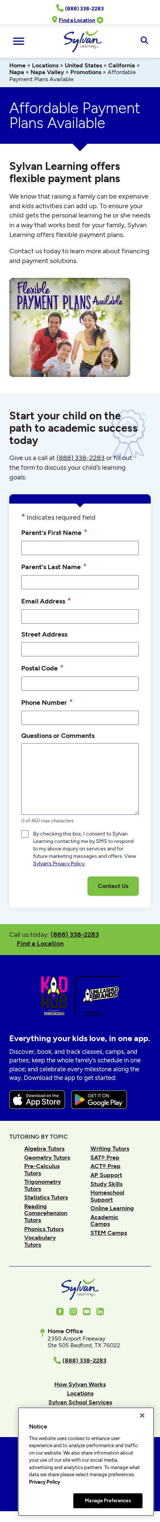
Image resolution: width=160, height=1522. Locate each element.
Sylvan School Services (80, 1402)
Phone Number (47, 702)
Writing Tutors (109, 1148)
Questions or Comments (58, 735)
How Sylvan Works (80, 1384)
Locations (45, 65)
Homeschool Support (107, 1196)
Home (17, 65)
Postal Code (42, 667)
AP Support (106, 1175)
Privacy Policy (44, 1482)
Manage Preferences (108, 1500)
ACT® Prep (105, 1166)
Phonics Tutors (44, 1229)
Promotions (85, 72)
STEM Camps (108, 1232)
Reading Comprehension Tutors (45, 1213)
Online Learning (112, 1208)
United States (83, 65)
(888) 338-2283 (75, 934)
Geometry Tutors (47, 1157)
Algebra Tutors (44, 1148)
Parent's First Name (54, 532)
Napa (16, 72)
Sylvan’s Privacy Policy (58, 863)
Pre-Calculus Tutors (42, 1169)
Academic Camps (104, 1220)
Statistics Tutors (46, 1197)
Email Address (46, 600)
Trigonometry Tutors (42, 1185)
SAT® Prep (104, 1157)
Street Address (44, 634)
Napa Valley (47, 72)
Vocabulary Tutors (40, 1241)
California (121, 65)
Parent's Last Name (54, 566)
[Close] (142, 1415)
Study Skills (106, 1184)
